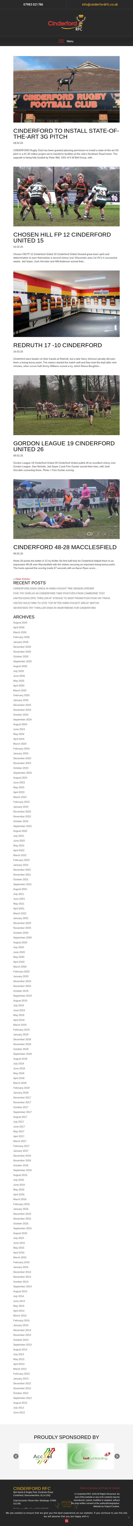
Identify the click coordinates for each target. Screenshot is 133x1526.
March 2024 (19, 743)
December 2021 (22, 869)
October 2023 (20, 768)
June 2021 (19, 898)
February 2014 (21, 1320)
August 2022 (20, 831)
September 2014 (22, 1286)
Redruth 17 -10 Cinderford (57, 345)
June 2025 (19, 675)
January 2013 (20, 1378)
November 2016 (22, 1160)
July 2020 (18, 947)
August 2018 (20, 1058)
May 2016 (18, 1189)
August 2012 (20, 1402)
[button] (16, 1456)
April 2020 (18, 961)
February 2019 (21, 1029)
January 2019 (20, 1034)
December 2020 (22, 923)
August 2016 (20, 1175)
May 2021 (18, 903)
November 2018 (22, 1044)
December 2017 (22, 1097)
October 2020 (20, 932)
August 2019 (20, 1000)
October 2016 (20, 1165)
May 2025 (18, 680)
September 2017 (22, 1112)
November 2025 (22, 651)
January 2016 (20, 1209)
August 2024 (20, 724)
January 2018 (20, 1092)
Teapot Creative (111, 1506)
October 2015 (20, 1223)
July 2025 (18, 671)
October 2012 (20, 1393)
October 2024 (20, 714)
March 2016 (19, 1199)
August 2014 (20, 1291)
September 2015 (22, 1228)
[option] (36, 1456)
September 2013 (22, 1344)
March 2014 (19, 1315)
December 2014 (22, 1272)
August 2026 (20, 622)
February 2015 (21, 1262)
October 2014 (20, 1281)
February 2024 (21, 748)
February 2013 (21, 1373)
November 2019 (22, 986)
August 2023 (20, 777)
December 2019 (22, 981)
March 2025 (19, 690)
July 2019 (18, 1005)
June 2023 (19, 782)
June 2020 (19, 952)
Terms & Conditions (89, 1488)
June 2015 (19, 1242)
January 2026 (20, 642)
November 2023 (22, 763)
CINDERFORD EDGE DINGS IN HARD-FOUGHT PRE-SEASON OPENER (53, 588)
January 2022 (20, 864)
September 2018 (22, 1053)
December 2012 (22, 1383)
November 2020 (22, 927)
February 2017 (21, 1146)
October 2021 (20, 879)
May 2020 (18, 957)
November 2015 (22, 1218)
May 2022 (18, 845)
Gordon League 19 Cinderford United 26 (64, 446)
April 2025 (18, 685)
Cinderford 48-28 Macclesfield (65, 547)
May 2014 (18, 1305)
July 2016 (18, 1179)
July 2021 (18, 894)
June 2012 (19, 1412)
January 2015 (20, 1267)
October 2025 (20, 656)
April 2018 (18, 1078)
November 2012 (22, 1388)
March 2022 (19, 855)
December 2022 (22, 811)
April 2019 (18, 1020)
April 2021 (18, 908)
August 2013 (20, 1349)
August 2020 (20, 942)
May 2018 (18, 1073)
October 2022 (20, 821)
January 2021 (20, 918)
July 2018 (18, 1063)
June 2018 (19, 1068)
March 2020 (19, 966)
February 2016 (21, 1204)
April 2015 (18, 1252)
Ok (66, 1520)
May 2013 (18, 1359)
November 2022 (22, 816)
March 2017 (19, 1141)
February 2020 (21, 971)
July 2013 (18, 1354)
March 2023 (19, 797)
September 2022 (22, 826)
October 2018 (20, 1049)
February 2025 (21, 695)
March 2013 (19, 1368)
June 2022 (19, 840)
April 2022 (18, 850)
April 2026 (18, 627)
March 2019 (19, 1024)
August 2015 (20, 1233)
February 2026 (21, 637)
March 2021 (19, 913)
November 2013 (22, 1335)
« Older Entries (21, 579)
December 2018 (22, 1039)
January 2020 (20, 976)
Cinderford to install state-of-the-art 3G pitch (66, 133)
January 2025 (20, 700)
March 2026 (19, 632)
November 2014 (22, 1276)
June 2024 (19, 729)
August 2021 (20, 889)
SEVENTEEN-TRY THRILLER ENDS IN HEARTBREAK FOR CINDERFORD (54, 607)
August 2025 (20, 666)
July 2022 (18, 835)
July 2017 (18, 1121)
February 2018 (21, 1087)
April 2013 (18, 1364)
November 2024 (22, 709)
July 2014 (18, 1296)
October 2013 (20, 1339)
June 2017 (19, 1126)
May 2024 (18, 734)
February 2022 (21, 860)
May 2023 (18, 787)
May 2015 (18, 1247)
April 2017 (18, 1136)
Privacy (105, 1488)
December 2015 (22, 1213)
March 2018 (19, 1083)
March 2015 (19, 1257)
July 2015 (18, 1238)
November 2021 (22, 874)
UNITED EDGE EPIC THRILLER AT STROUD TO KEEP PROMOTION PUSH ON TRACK (61, 598)
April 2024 (18, 738)
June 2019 (19, 1010)
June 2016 (19, 1184)
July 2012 (18, 1407)
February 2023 (21, 801)
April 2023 (18, 792)
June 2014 (19, 1301)
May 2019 (18, 1015)
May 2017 (18, 1131)
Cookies (116, 1488)
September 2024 (22, 719)
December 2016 (22, 1155)
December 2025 (22, 646)
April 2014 (18, 1310)
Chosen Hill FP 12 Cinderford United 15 (62, 237)
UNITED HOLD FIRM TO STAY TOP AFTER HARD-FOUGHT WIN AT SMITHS (56, 603)
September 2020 (22, 937)
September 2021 (22, 884)
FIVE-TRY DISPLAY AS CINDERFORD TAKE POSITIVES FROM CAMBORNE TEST (59, 593)
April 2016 (18, 1194)
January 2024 (20, 753)
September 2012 (22, 1398)
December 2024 (22, 705)
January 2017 (20, 1150)
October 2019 (20, 990)
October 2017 (20, 1107)
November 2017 (22, 1102)
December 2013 (22, 1330)
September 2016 (22, 1170)
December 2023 (22, 758)
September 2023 (22, 772)
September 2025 (22, 661)
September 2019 (22, 995)
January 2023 (20, 806)
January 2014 (20, 1325)
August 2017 (20, 1116)
